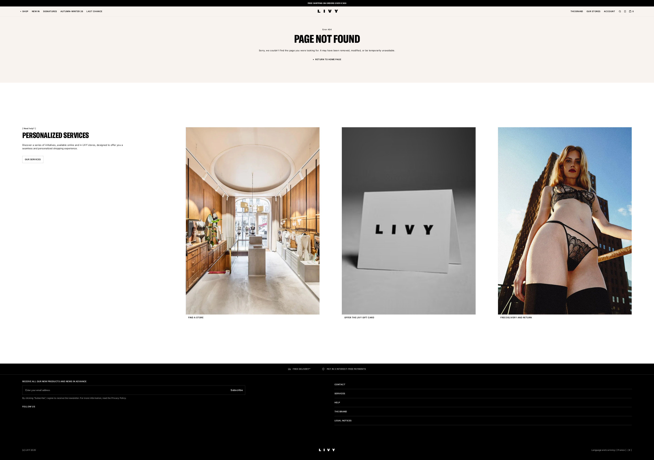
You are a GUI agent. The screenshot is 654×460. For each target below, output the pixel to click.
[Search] (619, 11)
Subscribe (237, 390)
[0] (630, 11)
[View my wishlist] (625, 11)
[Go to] (23, 411)
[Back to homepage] (328, 11)
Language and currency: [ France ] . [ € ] (611, 450)
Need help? (29, 128)
